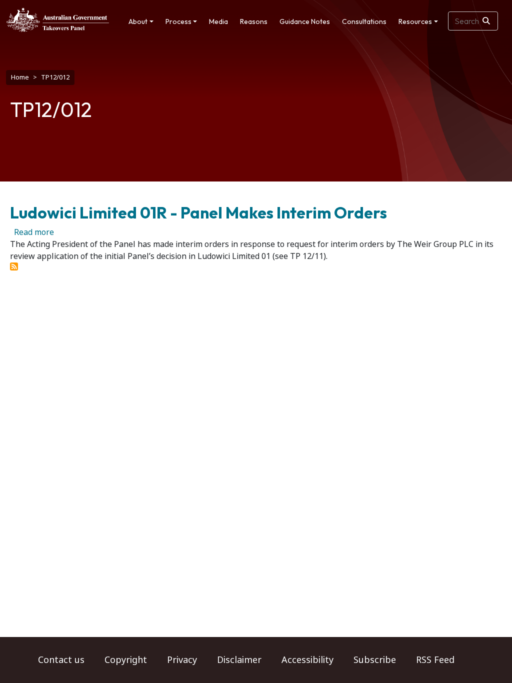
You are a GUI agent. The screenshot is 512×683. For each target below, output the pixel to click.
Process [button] (179, 21)
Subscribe (375, 660)
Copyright (125, 660)
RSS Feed (435, 660)
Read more (34, 232)
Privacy (182, 660)
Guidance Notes (305, 21)
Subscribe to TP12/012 (14, 266)
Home (20, 77)
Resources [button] (415, 21)
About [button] (138, 21)
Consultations (364, 21)
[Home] (57, 20)
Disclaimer (239, 660)
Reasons (254, 21)
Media (218, 21)
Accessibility (308, 660)
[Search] (486, 21)
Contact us (61, 660)
